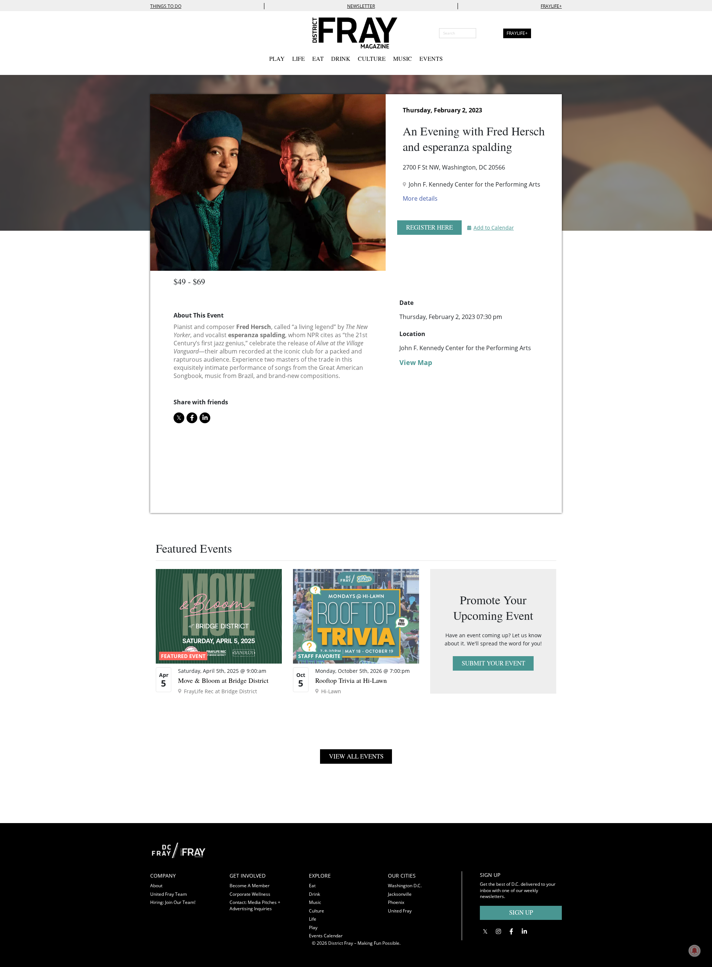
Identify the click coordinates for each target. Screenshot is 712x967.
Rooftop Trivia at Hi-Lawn (351, 680)
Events (431, 58)
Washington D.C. (405, 885)
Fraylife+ (551, 6)
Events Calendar (326, 936)
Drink (340, 58)
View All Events (356, 756)
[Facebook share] (192, 417)
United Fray (400, 911)
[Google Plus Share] (498, 931)
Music (402, 58)
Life (298, 58)
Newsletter (361, 6)
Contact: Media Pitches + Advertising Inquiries (255, 905)
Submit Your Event (493, 663)
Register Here (429, 227)
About (156, 885)
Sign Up (521, 912)
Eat (318, 58)
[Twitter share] (179, 417)
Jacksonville (400, 894)
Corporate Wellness (250, 894)
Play (277, 58)
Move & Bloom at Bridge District (223, 680)
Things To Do (165, 6)
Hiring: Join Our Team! (172, 902)
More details (420, 198)
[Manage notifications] (695, 951)
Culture (372, 58)
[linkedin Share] (205, 417)
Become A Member (250, 885)
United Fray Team (168, 894)
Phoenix (396, 902)
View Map (415, 362)
